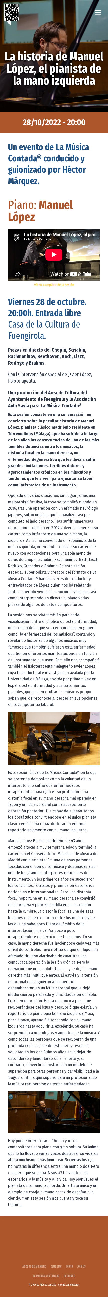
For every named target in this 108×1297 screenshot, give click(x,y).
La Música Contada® (46, 1276)
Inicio (69, 1266)
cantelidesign (72, 1284)
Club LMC (56, 1266)
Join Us (81, 1266)
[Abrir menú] (98, 12)
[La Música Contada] (11, 14)
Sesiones (69, 1276)
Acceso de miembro (34, 1266)
